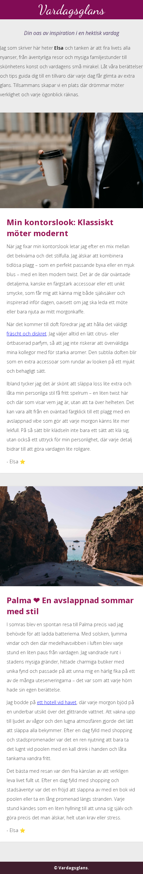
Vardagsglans (71, 10)
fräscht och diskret (27, 333)
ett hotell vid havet (56, 702)
